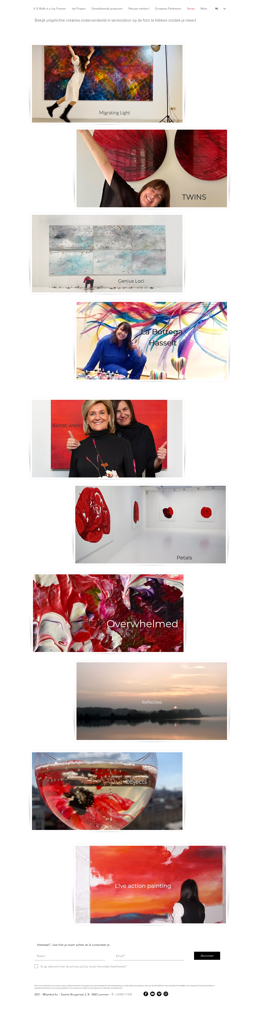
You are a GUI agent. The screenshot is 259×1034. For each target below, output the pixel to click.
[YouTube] (152, 994)
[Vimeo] (159, 994)
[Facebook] (145, 994)
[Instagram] (165, 994)
